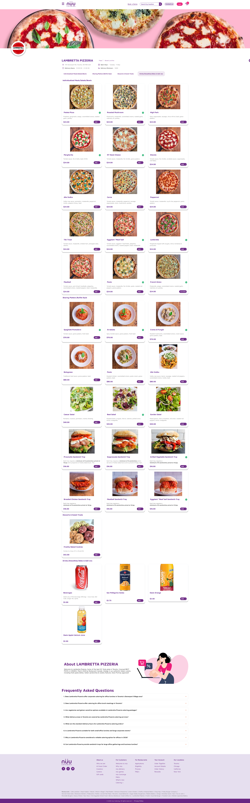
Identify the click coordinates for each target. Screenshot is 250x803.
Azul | (174, 794)
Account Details (160, 766)
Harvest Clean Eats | (68, 794)
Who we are (100, 763)
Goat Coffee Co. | (126, 796)
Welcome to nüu (122, 763)
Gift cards (99, 774)
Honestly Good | (167, 794)
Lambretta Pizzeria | (139, 796)
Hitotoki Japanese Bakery (180, 796)
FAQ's (118, 777)
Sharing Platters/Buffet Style (102, 74)
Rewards (157, 772)
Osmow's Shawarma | (121, 791)
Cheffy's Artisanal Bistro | (146, 791)
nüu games (120, 772)
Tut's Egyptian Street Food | (99, 796)
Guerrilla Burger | (156, 796)
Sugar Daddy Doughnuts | (138, 794)
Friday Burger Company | (170, 791)
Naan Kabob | (85, 791)
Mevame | (115, 794)
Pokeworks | (91, 794)
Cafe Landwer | (75, 791)
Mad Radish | (110, 791)
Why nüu (119, 766)
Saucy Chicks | (78, 796)
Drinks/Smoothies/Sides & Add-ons (151, 74)
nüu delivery (120, 769)
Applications (139, 763)
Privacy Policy (138, 801)
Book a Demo (132, 4)
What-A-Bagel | (100, 791)
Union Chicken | (133, 791)
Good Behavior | (124, 794)
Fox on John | (180, 794)
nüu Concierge (121, 774)
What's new (120, 780)
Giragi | (159, 794)
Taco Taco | (87, 796)
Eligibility (138, 766)
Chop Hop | (158, 791)
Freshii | (148, 796)
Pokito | (97, 794)
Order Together (159, 763)
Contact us (169, 4)
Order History (159, 769)
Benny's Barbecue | (115, 796)
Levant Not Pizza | (106, 794)
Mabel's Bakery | (151, 794)
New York (177, 772)
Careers (99, 772)
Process (138, 769)
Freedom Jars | (167, 796)
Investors (99, 769)
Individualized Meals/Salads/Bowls (75, 74)
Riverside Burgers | (68, 796)
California (177, 769)
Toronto (176, 763)
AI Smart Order (101, 766)
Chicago (176, 766)
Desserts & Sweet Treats (126, 74)
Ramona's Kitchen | (81, 794)
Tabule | (92, 791)
